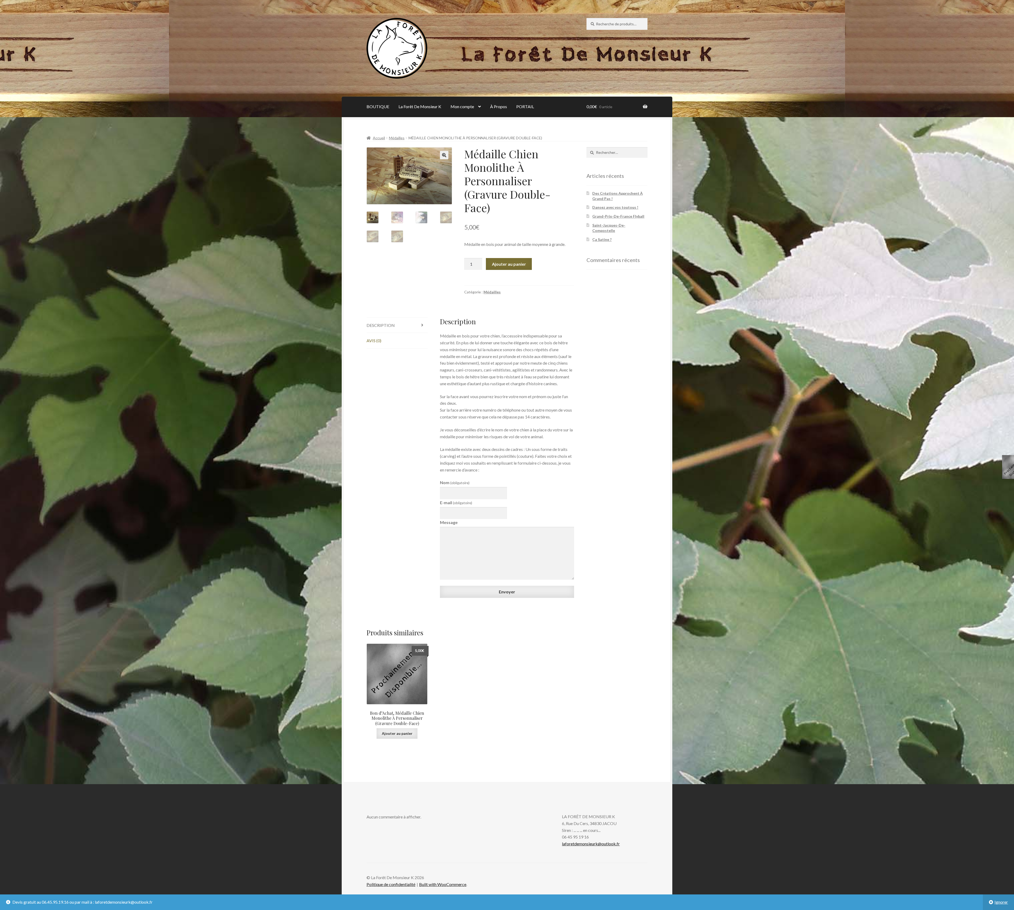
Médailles (397, 138)
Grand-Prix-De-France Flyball (618, 216)
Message (449, 522)
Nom (455, 482)
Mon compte (462, 106)
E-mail (456, 502)
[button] (444, 155)
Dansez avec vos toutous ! (615, 207)
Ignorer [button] (1001, 901)
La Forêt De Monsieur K (419, 106)
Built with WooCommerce (442, 884)
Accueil (379, 138)
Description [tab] (381, 325)
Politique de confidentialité (391, 884)
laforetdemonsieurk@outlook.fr (591, 843)
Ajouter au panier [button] (397, 733)
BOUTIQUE (378, 106)
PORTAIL (525, 106)
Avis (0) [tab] (374, 340)
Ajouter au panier (509, 263)
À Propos (498, 106)
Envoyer (507, 591)
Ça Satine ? (602, 239)
